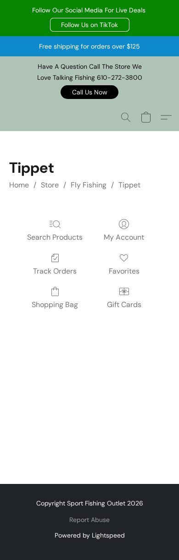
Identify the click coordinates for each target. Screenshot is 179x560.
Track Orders (55, 271)
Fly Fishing (88, 185)
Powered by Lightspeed (90, 535)
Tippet (129, 185)
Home (19, 185)
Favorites (124, 271)
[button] (89, 25)
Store (50, 185)
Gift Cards (124, 304)
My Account (124, 237)
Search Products (55, 237)
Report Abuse (89, 520)
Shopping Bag (55, 304)
